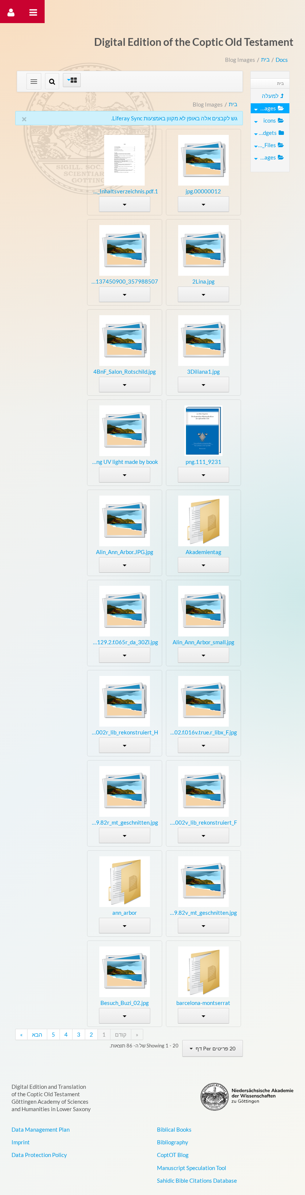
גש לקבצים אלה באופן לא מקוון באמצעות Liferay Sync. (174, 118)
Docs (282, 59)
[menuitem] (270, 96)
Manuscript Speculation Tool (191, 1167)
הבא (37, 1034)
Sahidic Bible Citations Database (197, 1180)
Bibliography (172, 1142)
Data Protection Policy (39, 1154)
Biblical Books (174, 1129)
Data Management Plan (41, 1129)
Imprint (21, 1142)
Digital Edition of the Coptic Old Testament (193, 41)
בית (265, 59)
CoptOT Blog (173, 1154)
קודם (120, 1034)
